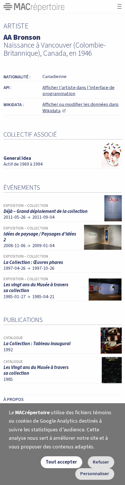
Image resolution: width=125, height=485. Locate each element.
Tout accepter (61, 462)
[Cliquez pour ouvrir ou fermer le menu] (119, 6)
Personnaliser (94, 473)
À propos (13, 399)
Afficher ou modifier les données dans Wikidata (80, 107)
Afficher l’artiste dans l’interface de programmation (78, 90)
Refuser (101, 462)
